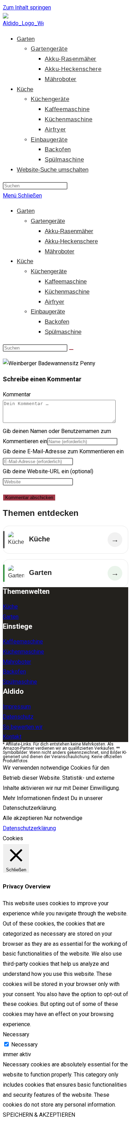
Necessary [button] (16, 1034)
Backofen (57, 321)
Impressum (17, 706)
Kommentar (17, 394)
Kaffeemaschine (66, 281)
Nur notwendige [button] (63, 818)
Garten (26, 211)
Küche (25, 261)
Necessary (24, 1044)
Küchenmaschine (67, 291)
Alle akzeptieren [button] (23, 818)
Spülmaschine (63, 332)
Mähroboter (59, 251)
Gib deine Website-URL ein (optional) (48, 471)
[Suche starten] (71, 349)
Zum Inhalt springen (27, 7)
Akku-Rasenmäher (69, 231)
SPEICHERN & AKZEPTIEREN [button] (39, 1114)
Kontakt (12, 736)
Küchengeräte (49, 271)
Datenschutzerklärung (29, 828)
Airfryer (54, 301)
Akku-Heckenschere (71, 241)
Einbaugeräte (48, 311)
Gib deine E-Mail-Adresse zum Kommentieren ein (63, 451)
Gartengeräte (48, 221)
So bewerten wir (23, 727)
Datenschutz (18, 716)
